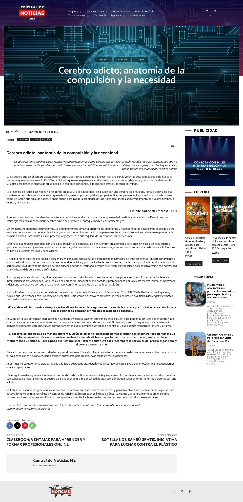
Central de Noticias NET (44, 131)
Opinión (140, 59)
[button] (211, 17)
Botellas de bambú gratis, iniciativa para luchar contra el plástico (139, 442)
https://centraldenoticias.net (45, 465)
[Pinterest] (25, 425)
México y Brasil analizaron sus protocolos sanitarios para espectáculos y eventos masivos (220, 291)
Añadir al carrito (194, 264)
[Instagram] (214, 11)
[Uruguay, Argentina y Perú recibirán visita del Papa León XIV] (195, 344)
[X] (17, 425)
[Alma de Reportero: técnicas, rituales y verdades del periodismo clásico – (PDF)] (197, 215)
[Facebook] (207, 11)
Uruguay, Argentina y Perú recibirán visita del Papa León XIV (220, 338)
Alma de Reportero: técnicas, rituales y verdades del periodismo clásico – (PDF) (196, 244)
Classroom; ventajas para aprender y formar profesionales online (45, 442)
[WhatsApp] (32, 425)
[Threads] (190, 491)
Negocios (103, 59)
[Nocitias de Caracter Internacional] (32, 13)
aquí (173, 211)
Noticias (122, 59)
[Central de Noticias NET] (20, 464)
